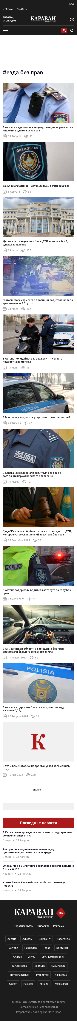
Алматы (27, 938)
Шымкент (45, 938)
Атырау (17, 956)
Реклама (58, 926)
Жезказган (61, 983)
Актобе (13, 947)
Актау (31, 956)
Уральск (40, 965)
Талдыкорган (20, 965)
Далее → (38, 789)
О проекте (43, 926)
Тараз (46, 947)
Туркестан (42, 974)
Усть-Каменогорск (53, 956)
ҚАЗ (71, 3)
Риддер (28, 983)
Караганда (63, 938)
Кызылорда (58, 965)
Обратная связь (23, 926)
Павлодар (30, 947)
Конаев (44, 983)
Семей (13, 983)
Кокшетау (61, 974)
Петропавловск (19, 974)
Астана (11, 938)
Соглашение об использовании (38, 1006)
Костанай (62, 947)
